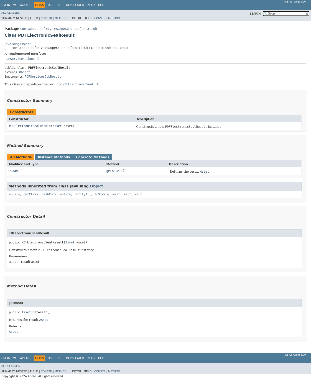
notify (65, 194)
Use (51, 5)
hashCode (49, 194)
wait (116, 194)
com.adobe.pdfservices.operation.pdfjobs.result (58, 29)
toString (101, 194)
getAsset (113, 171)
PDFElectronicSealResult (30, 126)
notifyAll (82, 194)
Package (25, 5)
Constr (46, 18)
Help (101, 5)
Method (60, 18)
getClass (30, 194)
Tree (59, 5)
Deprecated (75, 5)
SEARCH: (256, 13)
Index (91, 5)
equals (14, 194)
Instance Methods (54, 157)
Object (24, 72)
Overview (8, 5)
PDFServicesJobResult (23, 59)
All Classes (10, 12)
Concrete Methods (92, 157)
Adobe (32, 376)
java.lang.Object (18, 44)
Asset (57, 126)
